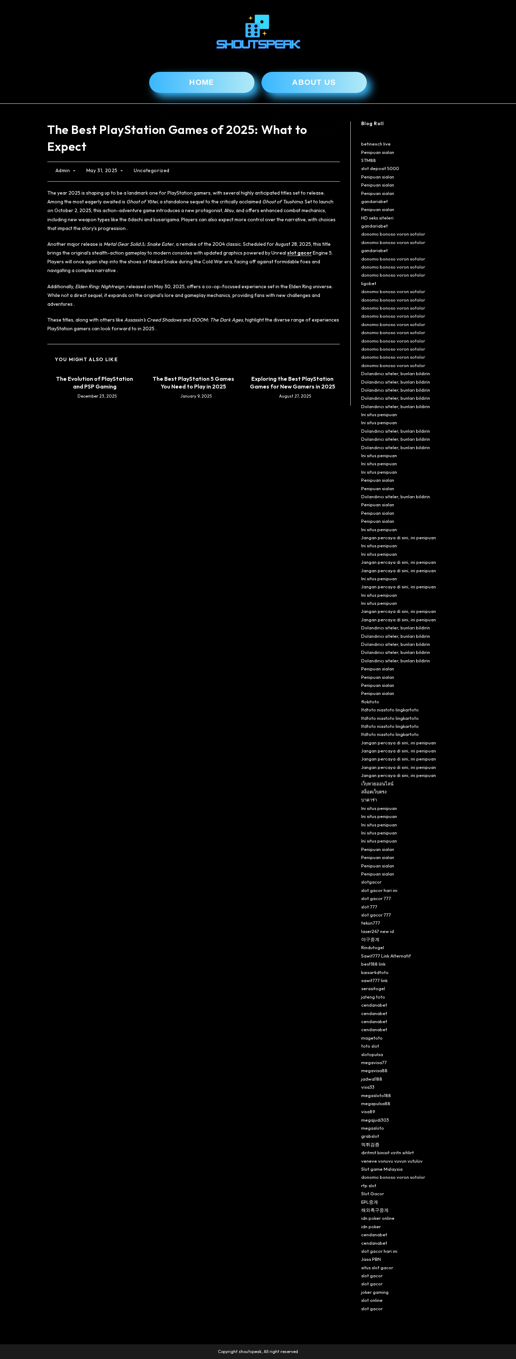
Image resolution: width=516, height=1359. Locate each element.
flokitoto (370, 701)
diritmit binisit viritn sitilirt (387, 1152)
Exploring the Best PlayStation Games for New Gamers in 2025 (292, 382)
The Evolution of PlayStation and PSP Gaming (94, 382)
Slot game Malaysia (382, 1169)
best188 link (373, 964)
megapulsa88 (375, 1103)
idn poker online (378, 1218)
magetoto (372, 1038)
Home (201, 82)
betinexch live (376, 144)
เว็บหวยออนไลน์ (377, 783)
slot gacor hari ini (379, 890)
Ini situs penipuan (379, 414)
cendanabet (374, 1005)
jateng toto (373, 997)
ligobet (368, 283)
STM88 (368, 160)
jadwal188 (371, 1079)
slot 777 (369, 907)
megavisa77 (374, 1062)
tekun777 (370, 923)
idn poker (371, 1226)
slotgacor (371, 882)
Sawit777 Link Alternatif (386, 956)
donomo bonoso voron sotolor (393, 234)
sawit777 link (374, 980)
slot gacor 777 (376, 898)
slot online (372, 1300)
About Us (314, 82)
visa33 (368, 1087)
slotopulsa (372, 1054)
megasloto (372, 1128)
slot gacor (299, 253)
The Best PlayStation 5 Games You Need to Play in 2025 (193, 382)
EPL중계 (369, 1202)
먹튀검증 (370, 1144)
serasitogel (373, 988)
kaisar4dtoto (375, 972)
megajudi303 (375, 1120)
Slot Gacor (372, 1193)
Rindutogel (372, 947)
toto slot (370, 1046)
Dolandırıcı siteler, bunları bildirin (395, 373)
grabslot (370, 1136)
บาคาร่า (369, 800)
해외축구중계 (375, 1210)
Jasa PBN (371, 1259)
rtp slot (368, 1185)
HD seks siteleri (377, 218)
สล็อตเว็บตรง (373, 792)
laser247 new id (377, 931)
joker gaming (375, 1292)
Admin (62, 170)
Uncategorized (152, 170)
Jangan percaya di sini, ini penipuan (398, 537)
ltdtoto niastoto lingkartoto (390, 709)
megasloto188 (376, 1095)
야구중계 (370, 939)
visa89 (368, 1111)
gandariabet (374, 201)
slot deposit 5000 (380, 168)
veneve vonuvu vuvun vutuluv (392, 1161)
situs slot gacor (377, 1267)
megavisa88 (374, 1070)
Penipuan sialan (377, 152)
